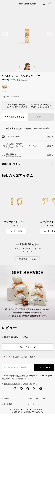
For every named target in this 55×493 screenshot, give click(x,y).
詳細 (49, 146)
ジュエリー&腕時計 (20, 357)
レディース (6, 357)
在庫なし (41, 117)
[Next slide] (50, 34)
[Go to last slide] (5, 34)
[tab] (27, 4)
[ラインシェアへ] (21, 389)
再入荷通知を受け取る (15, 117)
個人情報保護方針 (12, 384)
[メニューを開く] (49, 3)
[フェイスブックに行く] (27, 389)
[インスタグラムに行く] (14, 389)
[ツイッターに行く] (34, 389)
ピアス (32, 357)
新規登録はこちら (27, 259)
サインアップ (44, 367)
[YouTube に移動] (40, 389)
